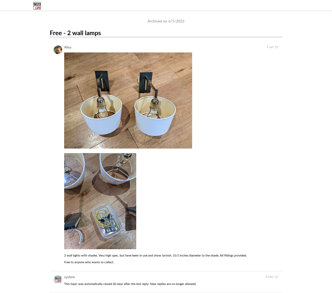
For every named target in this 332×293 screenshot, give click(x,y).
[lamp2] (100, 248)
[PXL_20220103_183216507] (128, 147)
